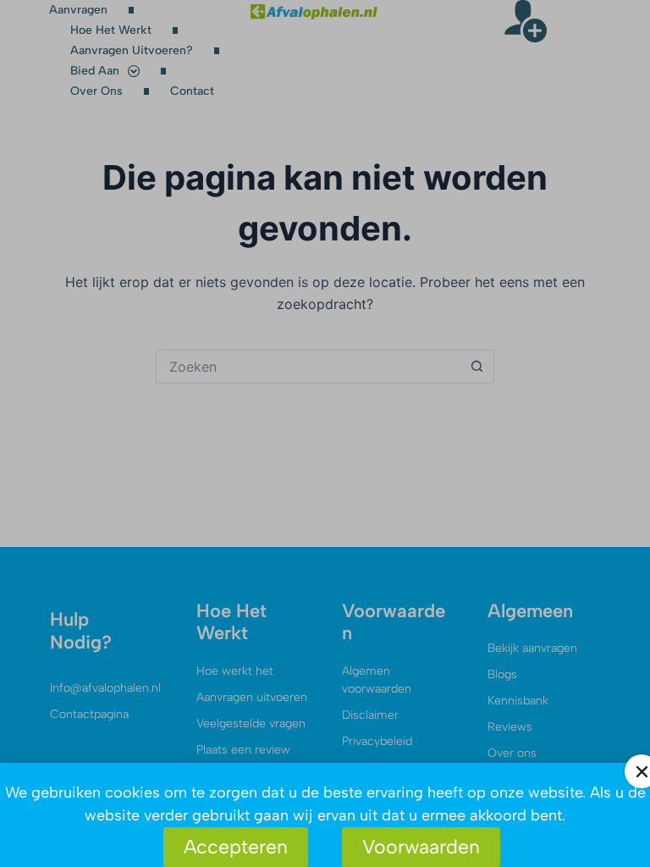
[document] (325, 433)
